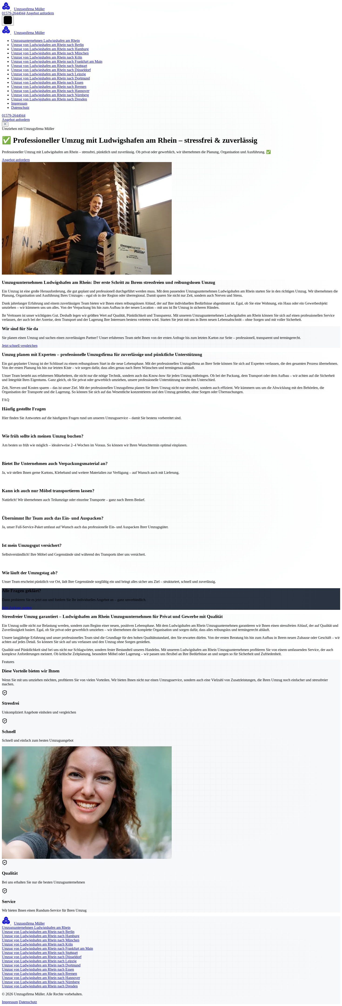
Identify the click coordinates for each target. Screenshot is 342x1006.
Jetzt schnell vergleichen (19, 346)
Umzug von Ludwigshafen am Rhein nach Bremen (48, 87)
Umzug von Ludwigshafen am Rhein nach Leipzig (48, 74)
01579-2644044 (13, 13)
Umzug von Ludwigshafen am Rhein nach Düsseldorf (51, 70)
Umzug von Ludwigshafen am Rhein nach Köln (46, 57)
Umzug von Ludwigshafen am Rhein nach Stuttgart (49, 66)
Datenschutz (20, 108)
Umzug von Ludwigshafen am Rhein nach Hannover (50, 91)
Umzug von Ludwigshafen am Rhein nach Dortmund (50, 78)
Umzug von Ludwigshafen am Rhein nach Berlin (47, 45)
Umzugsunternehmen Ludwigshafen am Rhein (45, 41)
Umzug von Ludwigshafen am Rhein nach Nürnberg (50, 95)
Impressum (19, 103)
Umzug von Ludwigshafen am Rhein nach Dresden (49, 99)
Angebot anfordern (40, 13)
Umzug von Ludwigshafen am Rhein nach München (50, 53)
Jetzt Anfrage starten (17, 608)
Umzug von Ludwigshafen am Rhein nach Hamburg (50, 49)
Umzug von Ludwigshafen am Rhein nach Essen (47, 82)
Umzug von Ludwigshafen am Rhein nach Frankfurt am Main (56, 61)
